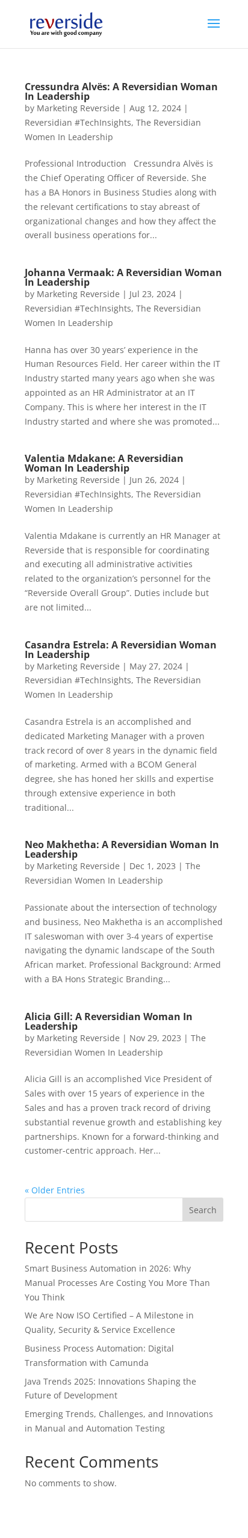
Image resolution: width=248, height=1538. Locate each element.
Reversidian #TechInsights (78, 122)
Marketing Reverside (78, 108)
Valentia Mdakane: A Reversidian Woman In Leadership (104, 463)
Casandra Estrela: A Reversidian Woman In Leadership (121, 649)
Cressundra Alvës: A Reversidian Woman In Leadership (121, 91)
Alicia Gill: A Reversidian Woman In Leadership (109, 1021)
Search (203, 1210)
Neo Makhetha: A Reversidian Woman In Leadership (122, 849)
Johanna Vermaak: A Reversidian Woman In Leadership (123, 277)
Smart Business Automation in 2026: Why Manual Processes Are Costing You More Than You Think (117, 1283)
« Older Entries (55, 1190)
